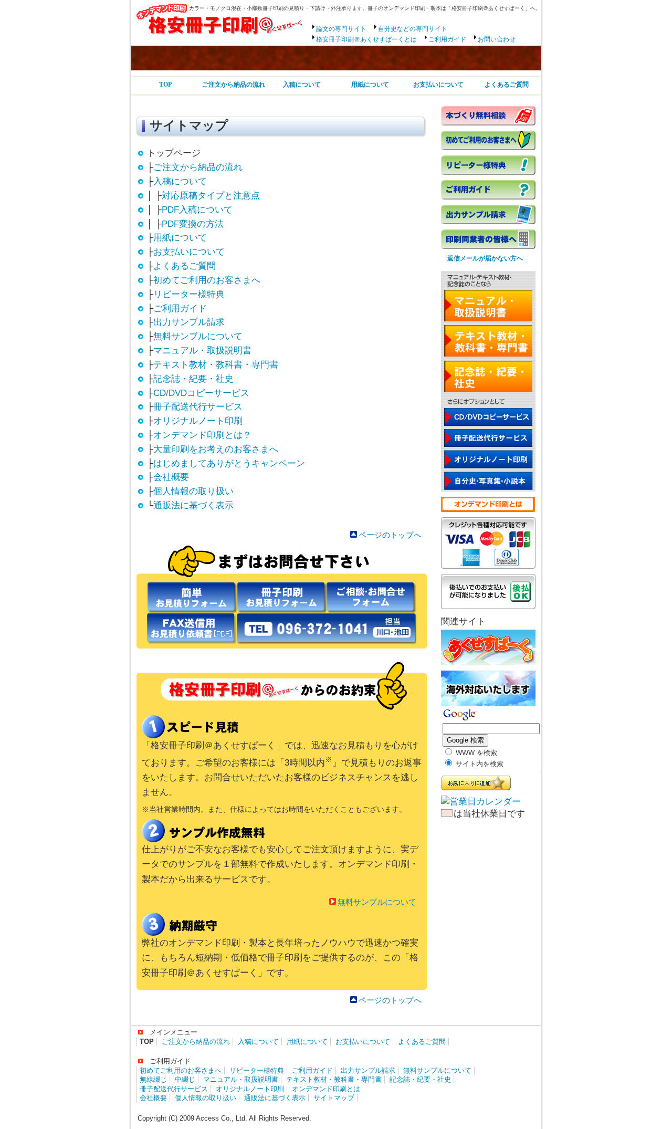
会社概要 (171, 477)
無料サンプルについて (198, 336)
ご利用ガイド (447, 39)
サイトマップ (333, 1098)
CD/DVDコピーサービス (201, 393)
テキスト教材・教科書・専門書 (215, 365)
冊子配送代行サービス (198, 407)
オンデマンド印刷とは (326, 1089)
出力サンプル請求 (189, 322)
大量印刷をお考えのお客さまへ (215, 449)
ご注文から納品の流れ (233, 84)
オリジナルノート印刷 (198, 421)
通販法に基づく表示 (193, 505)
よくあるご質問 (507, 84)
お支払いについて (438, 84)
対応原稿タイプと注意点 (211, 196)
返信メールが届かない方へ (482, 258)
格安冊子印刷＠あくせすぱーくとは (366, 39)
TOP (165, 84)
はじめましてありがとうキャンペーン (229, 463)
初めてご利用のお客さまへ (206, 280)
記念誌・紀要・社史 (193, 379)
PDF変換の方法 (193, 224)
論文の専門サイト (341, 29)
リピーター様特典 (189, 294)
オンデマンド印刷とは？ (202, 435)
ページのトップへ (390, 534)
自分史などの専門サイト (412, 29)
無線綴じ (153, 1079)
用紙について (370, 84)
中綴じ (185, 1079)
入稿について (302, 84)
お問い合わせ (497, 39)
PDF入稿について (197, 210)
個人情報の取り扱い (193, 491)
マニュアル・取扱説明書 (202, 351)
